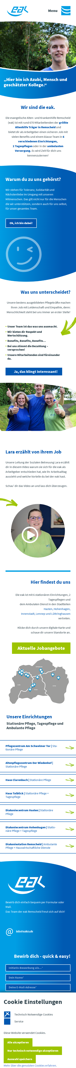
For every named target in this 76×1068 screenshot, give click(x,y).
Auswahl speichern (19, 1059)
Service (18, 1021)
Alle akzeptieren (18, 1042)
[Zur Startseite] (19, 11)
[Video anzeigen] (38, 531)
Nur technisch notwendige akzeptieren (32, 1050)
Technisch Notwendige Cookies (33, 1014)
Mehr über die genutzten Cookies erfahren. (30, 1065)
